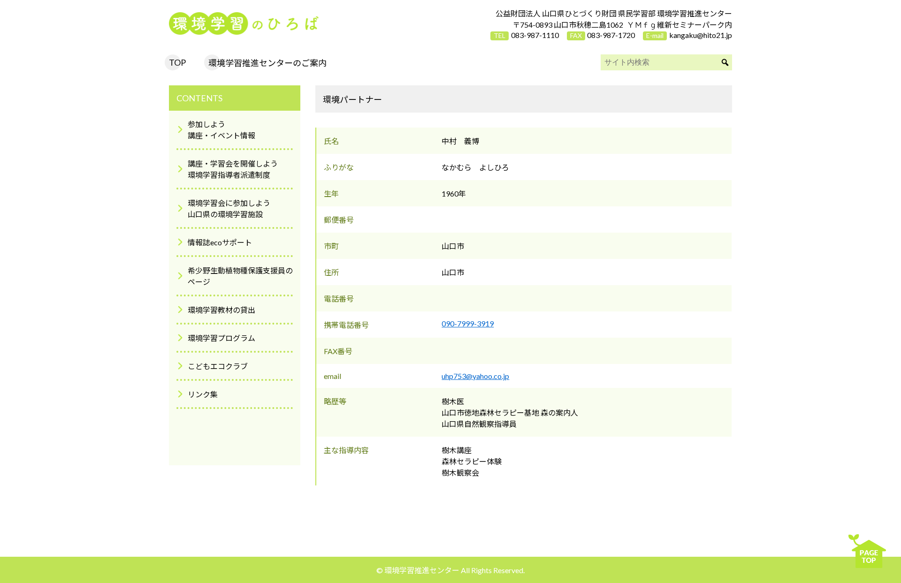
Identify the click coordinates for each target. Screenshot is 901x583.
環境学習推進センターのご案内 (267, 63)
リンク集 (203, 394)
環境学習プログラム (221, 337)
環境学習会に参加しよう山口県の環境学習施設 (229, 208)
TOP (177, 62)
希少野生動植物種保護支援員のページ (240, 276)
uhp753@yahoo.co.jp (475, 375)
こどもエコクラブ (218, 366)
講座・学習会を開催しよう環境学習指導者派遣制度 (233, 169)
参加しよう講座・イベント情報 (221, 130)
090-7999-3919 (468, 323)
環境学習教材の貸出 (221, 309)
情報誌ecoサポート (220, 242)
